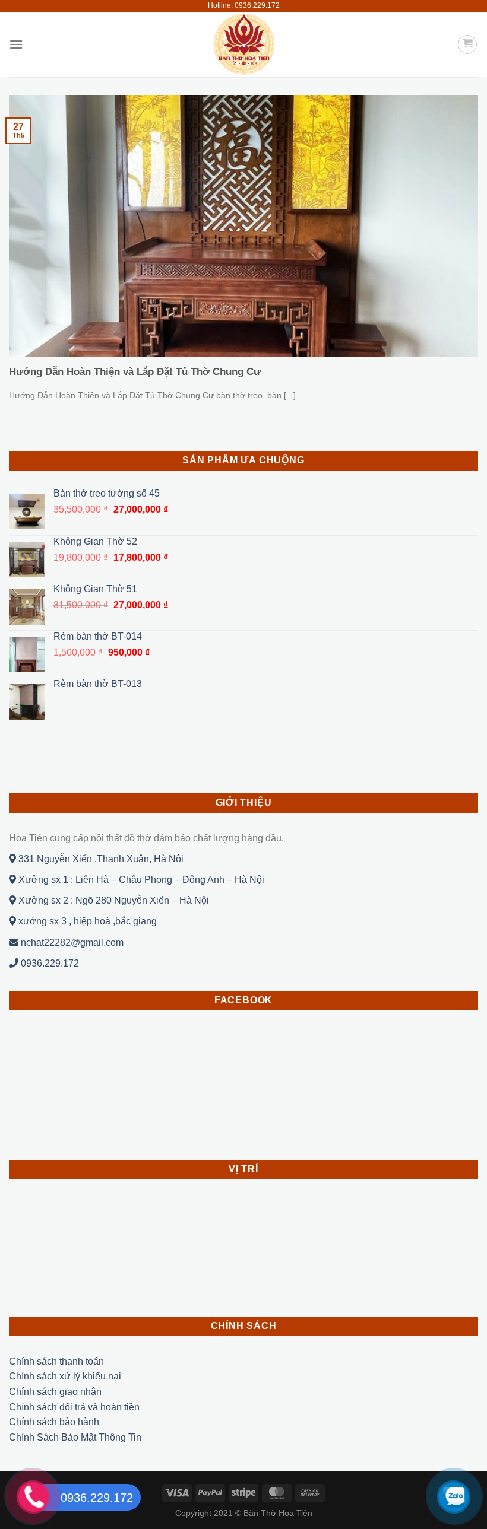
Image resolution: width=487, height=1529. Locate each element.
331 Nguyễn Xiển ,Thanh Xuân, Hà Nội (100, 859)
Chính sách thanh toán (56, 1361)
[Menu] (16, 44)
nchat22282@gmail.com (71, 942)
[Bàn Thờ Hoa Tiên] (243, 44)
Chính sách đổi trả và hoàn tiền (74, 1407)
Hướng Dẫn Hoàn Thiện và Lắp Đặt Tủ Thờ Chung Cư (135, 371)
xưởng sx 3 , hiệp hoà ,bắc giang (86, 921)
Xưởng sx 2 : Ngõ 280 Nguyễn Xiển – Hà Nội (112, 900)
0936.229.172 (48, 963)
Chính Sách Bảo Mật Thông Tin (75, 1437)
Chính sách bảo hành (54, 1422)
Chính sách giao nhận (55, 1392)
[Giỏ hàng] (467, 44)
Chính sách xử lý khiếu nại (65, 1376)
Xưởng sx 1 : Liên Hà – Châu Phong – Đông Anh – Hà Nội (140, 880)
